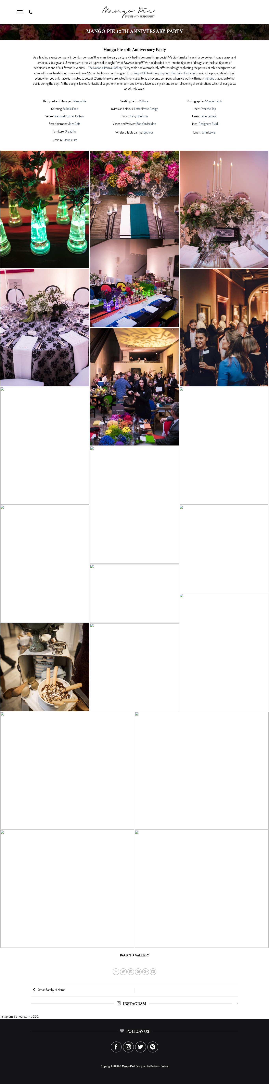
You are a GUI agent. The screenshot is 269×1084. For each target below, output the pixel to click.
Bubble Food (70, 109)
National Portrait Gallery (69, 116)
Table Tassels (208, 116)
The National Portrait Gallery (105, 68)
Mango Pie (79, 101)
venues (209, 78)
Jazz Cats (74, 124)
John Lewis (208, 132)
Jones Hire (70, 140)
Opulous (149, 132)
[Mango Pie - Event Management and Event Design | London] (134, 12)
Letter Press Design (146, 109)
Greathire (71, 131)
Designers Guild (208, 124)
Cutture (143, 101)
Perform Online (159, 1066)
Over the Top (208, 109)
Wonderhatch (213, 101)
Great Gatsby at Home (51, 989)
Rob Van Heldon (146, 124)
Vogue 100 (140, 73)
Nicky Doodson (139, 116)
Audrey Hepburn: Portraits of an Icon (172, 73)
